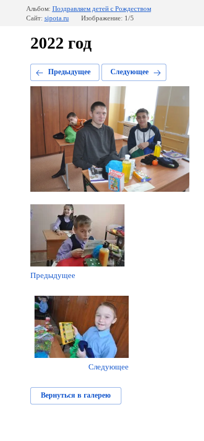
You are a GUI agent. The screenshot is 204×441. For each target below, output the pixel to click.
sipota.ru (56, 18)
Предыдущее (69, 72)
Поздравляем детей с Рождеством (101, 9)
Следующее (129, 72)
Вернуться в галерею (76, 395)
